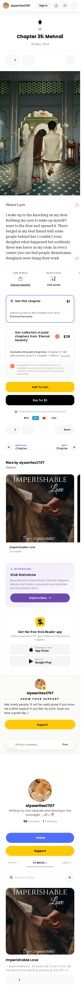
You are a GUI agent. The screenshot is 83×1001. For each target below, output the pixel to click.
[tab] (11, 467)
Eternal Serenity (20, 285)
